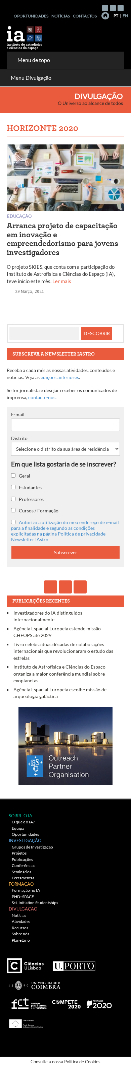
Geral (24, 476)
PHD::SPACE (23, 896)
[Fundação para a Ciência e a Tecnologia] (28, 1002)
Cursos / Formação (38, 510)
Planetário (21, 940)
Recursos (20, 927)
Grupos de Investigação (32, 847)
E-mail (18, 414)
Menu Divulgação (31, 77)
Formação (21, 884)
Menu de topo (33, 60)
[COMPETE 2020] (67, 1002)
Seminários (21, 871)
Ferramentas (23, 877)
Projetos (19, 853)
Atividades (21, 921)
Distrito (19, 438)
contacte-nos (41, 397)
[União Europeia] (25, 1021)
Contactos (85, 15)
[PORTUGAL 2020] (99, 1002)
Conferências (23, 865)
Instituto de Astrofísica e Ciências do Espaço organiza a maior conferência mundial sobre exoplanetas (59, 673)
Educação (19, 215)
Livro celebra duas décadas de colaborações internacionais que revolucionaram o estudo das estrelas (63, 651)
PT (116, 15)
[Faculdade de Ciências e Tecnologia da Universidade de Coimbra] (34, 982)
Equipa (18, 828)
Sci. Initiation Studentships (35, 902)
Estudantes (30, 487)
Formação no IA (26, 890)
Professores (31, 499)
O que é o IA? (23, 821)
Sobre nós (20, 933)
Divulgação (99, 96)
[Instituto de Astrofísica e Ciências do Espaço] (25, 36)
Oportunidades (31, 15)
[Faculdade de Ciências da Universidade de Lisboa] (27, 963)
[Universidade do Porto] (73, 963)
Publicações (22, 859)
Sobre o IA (20, 815)
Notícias (60, 15)
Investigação (25, 840)
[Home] (105, 15)
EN (125, 15)
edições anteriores (60, 377)
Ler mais (61, 281)
